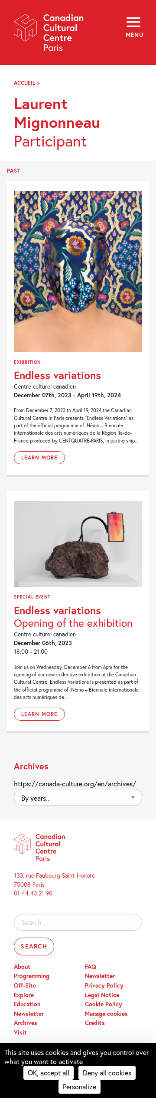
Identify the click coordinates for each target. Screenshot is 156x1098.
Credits (95, 1023)
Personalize (79, 1086)
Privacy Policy (104, 985)
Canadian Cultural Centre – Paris (49, 35)
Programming (31, 976)
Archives (25, 1023)
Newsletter (29, 1014)
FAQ (90, 967)
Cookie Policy (103, 1004)
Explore (24, 995)
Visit (20, 1032)
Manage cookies (106, 1014)
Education (27, 1004)
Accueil (24, 83)
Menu (134, 35)
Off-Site (25, 985)
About (22, 967)
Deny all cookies (107, 1072)
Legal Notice (102, 995)
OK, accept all (48, 1072)
